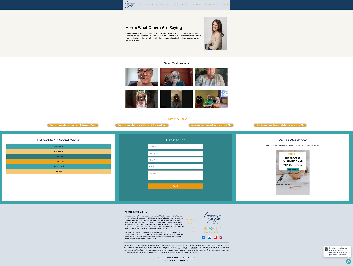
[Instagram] (221, 237)
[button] (162, 5)
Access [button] (215, 5)
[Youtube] (215, 237)
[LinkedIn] (209, 237)
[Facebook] (204, 237)
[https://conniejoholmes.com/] (130, 5)
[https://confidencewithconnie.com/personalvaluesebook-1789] (293, 172)
